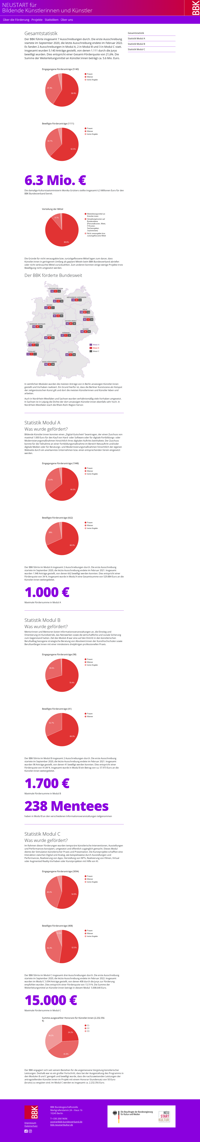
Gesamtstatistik (136, 33)
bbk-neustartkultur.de (61, 1124)
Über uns (67, 20)
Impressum (30, 1122)
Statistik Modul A (136, 38)
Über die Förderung (16, 20)
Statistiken (52, 20)
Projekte (37, 20)
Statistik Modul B (136, 43)
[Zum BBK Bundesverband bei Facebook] (26, 1131)
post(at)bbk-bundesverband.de (66, 1121)
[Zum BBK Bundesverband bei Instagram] (30, 1131)
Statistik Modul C (136, 49)
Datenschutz (31, 1125)
